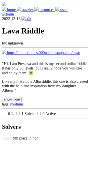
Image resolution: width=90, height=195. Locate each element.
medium (16, 104)
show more (12, 99)
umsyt (7, 138)
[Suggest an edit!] (26, 18)
